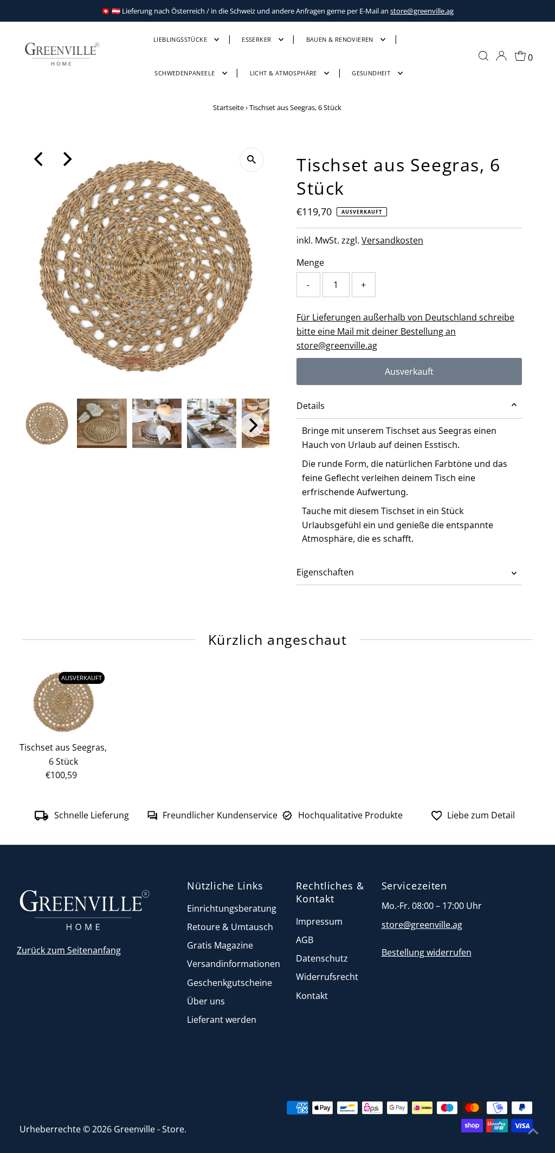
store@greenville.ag (422, 11)
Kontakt (312, 996)
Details (310, 406)
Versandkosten (392, 240)
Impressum (319, 921)
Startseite (228, 107)
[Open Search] (483, 56)
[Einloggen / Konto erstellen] (501, 56)
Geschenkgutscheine (229, 983)
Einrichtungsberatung (231, 908)
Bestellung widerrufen (427, 952)
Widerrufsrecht (327, 977)
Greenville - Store (149, 1129)
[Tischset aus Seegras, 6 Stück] (64, 701)
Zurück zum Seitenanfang (69, 950)
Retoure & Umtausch (230, 927)
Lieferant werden (221, 1020)
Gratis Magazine (220, 945)
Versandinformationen (233, 964)
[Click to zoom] (252, 160)
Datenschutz (322, 958)
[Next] (66, 159)
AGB (304, 940)
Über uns (206, 1001)
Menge (310, 262)
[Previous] (39, 159)
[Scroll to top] (533, 1131)
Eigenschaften (325, 572)
